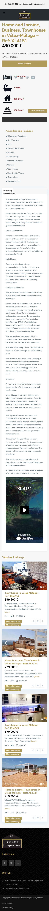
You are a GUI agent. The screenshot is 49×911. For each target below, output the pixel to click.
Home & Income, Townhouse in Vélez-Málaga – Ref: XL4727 (22, 791)
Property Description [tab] (8, 191)
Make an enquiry (37, 110)
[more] (7, 612)
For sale (43, 53)
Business (6, 53)
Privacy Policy (7, 908)
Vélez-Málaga (11, 57)
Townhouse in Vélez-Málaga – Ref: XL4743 (22, 726)
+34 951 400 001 (11, 4)
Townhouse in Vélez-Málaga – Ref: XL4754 (22, 594)
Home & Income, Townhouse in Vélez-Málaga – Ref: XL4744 (22, 662)
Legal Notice (7, 903)
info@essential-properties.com (32, 4)
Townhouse (33, 53)
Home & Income (18, 53)
